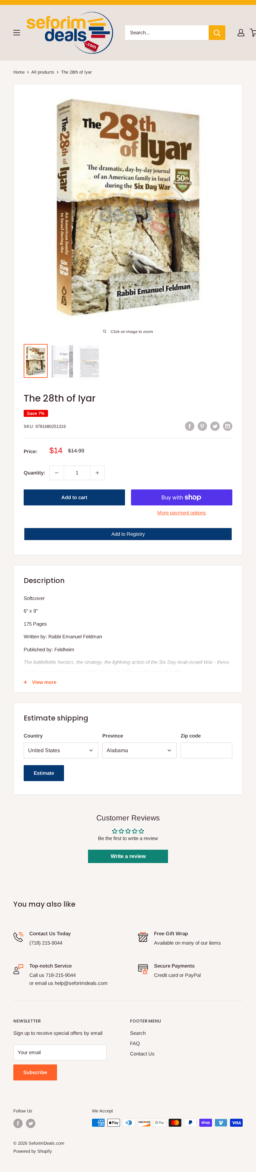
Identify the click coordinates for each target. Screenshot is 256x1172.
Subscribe (35, 1072)
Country (33, 735)
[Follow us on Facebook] (18, 1123)
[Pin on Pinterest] (202, 426)
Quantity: (34, 472)
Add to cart (74, 497)
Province (112, 735)
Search (138, 1033)
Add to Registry (128, 534)
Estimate (44, 773)
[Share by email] (227, 426)
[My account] (241, 32)
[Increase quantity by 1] (97, 473)
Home (19, 72)
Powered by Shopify (32, 1151)
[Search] (217, 32)
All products (42, 72)
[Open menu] (16, 32)
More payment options (181, 512)
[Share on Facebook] (189, 426)
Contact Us (142, 1053)
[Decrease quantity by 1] (57, 473)
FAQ (135, 1043)
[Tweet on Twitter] (215, 426)
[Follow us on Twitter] (30, 1123)
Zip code (191, 735)
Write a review (128, 856)
